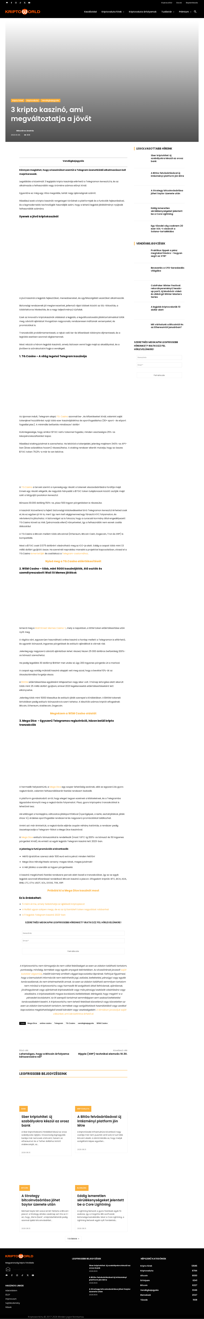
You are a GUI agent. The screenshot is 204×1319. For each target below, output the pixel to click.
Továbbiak (72, 1239)
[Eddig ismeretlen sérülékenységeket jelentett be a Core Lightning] (101, 1175)
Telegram (58, 1023)
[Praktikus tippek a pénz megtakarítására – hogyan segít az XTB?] (141, 254)
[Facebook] (11, 2)
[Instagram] (15, 2)
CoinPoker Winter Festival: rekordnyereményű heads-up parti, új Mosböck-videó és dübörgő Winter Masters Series (166, 291)
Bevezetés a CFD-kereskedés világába (167, 269)
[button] (195, 11)
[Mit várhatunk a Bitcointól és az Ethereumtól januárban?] (141, 328)
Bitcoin (24, 1188)
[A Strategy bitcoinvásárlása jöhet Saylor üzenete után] (45, 1175)
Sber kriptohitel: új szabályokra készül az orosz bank (45, 1121)
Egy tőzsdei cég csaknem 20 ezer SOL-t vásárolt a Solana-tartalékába (167, 228)
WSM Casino (102, 1023)
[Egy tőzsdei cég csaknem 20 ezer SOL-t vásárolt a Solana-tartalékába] (141, 229)
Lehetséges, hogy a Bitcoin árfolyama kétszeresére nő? (44, 1055)
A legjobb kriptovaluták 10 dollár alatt (165, 308)
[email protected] (23, 1269)
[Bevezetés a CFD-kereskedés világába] (141, 272)
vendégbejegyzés (86, 1023)
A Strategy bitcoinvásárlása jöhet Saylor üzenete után (41, 1200)
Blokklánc (81, 1188)
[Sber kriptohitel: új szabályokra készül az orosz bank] (45, 1096)
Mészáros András (25, 130)
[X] (24, 2)
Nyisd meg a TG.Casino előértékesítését (73, 561)
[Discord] (6, 2)
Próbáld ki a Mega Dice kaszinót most (73, 890)
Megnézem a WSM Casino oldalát (73, 713)
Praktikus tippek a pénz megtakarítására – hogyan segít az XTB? (166, 253)
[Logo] (35, 12)
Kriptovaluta (32, 100)
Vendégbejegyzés (50, 100)
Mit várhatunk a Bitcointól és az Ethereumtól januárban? (167, 326)
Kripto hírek (17, 100)
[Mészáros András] (13, 131)
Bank (23, 1109)
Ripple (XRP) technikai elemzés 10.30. (102, 1054)
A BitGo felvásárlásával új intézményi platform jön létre (99, 1121)
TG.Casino (70, 1023)
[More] (51, 149)
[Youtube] (29, 2)
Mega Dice (32, 1023)
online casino (45, 1023)
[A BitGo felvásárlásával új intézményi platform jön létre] (101, 1096)
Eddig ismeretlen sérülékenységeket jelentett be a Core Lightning (100, 1200)
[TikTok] (20, 2)
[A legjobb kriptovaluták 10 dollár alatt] (141, 311)
